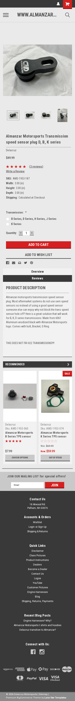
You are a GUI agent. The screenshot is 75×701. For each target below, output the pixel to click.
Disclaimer (38, 551)
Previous (6, 70)
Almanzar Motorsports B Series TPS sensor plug (19, 436)
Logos (37, 578)
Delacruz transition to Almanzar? (37, 629)
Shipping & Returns (37, 531)
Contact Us (37, 573)
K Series (16, 224)
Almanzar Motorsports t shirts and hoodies (37, 625)
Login (32, 527)
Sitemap (43, 694)
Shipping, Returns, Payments (37, 601)
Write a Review (15, 171)
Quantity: (11, 233)
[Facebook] (7, 262)
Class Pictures (37, 555)
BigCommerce (24, 697)
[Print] (19, 262)
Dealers (37, 564)
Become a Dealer (37, 569)
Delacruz (10, 424)
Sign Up (42, 527)
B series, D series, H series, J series (33, 218)
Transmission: (16, 212)
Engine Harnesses (37, 592)
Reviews (37, 278)
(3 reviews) (36, 166)
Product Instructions (37, 560)
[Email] (13, 262)
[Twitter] (25, 262)
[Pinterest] (31, 262)
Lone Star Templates (55, 697)
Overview (37, 271)
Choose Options (20, 458)
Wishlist (37, 522)
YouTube (37, 583)
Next (69, 70)
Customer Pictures (37, 587)
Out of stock (55, 458)
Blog (37, 596)
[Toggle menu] (6, 15)
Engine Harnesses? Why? (37, 620)
